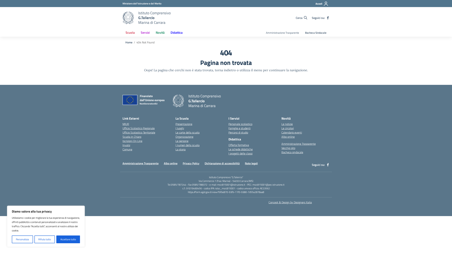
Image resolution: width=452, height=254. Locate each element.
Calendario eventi (291, 132)
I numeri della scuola (188, 145)
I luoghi (180, 128)
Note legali (251, 163)
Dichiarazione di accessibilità (222, 163)
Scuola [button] (130, 32)
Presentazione (184, 124)
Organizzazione (184, 137)
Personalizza (22, 239)
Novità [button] (160, 32)
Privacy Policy (191, 163)
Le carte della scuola (188, 132)
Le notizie (287, 124)
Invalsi (126, 145)
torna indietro (225, 70)
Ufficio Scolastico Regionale (139, 128)
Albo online (288, 137)
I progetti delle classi (240, 153)
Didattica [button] (177, 32)
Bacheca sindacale (292, 152)
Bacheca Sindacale (315, 33)
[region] (46, 226)
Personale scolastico (240, 124)
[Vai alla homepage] (128, 17)
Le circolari (287, 128)
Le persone (182, 141)
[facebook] (327, 17)
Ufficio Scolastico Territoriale (139, 132)
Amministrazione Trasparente (282, 33)
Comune (127, 149)
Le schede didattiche (240, 149)
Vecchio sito (288, 148)
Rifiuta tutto (44, 239)
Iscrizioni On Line (132, 141)
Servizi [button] (145, 32)
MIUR (126, 124)
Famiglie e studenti (239, 128)
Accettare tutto (68, 239)
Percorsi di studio (238, 132)
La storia (181, 149)
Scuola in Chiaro (132, 137)
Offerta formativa (238, 145)
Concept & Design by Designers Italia (290, 202)
